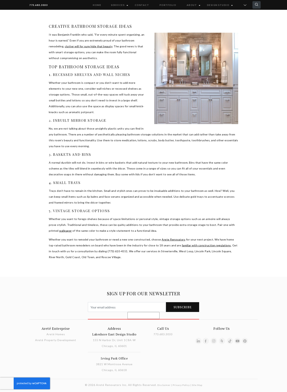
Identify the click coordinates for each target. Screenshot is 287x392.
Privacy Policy (181, 385)
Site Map (197, 385)
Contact (142, 5)
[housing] (222, 341)
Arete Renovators (173, 239)
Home (97, 5)
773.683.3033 (38, 5)
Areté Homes (55, 334)
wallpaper (65, 230)
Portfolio (168, 5)
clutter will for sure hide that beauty (88, 46)
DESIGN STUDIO (218, 5)
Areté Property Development (55, 340)
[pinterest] (245, 341)
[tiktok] (230, 341)
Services (118, 5)
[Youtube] (237, 341)
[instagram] (214, 341)
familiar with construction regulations (206, 245)
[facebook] (206, 341)
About (192, 5)
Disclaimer (164, 385)
